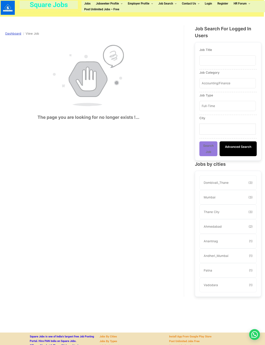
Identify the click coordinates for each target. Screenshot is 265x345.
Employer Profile (138, 3)
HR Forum (240, 3)
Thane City (228, 212)
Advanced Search (238, 147)
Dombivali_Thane (228, 183)
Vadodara (228, 285)
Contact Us (189, 3)
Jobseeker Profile (107, 3)
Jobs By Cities (108, 336)
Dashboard (13, 33)
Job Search (165, 3)
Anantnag (228, 241)
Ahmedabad (228, 226)
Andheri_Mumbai (228, 256)
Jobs (87, 3)
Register (222, 3)
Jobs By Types (108, 341)
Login (208, 3)
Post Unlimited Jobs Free (184, 341)
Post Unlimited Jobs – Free (101, 9)
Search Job (208, 149)
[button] (109, 3)
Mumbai (228, 197)
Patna (228, 270)
